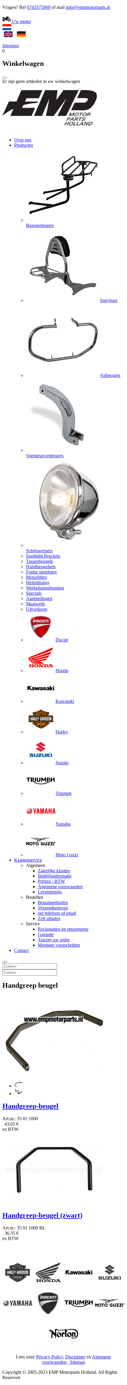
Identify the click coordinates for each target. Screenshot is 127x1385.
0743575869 (39, 7)
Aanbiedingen (39, 598)
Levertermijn (50, 891)
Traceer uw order (54, 939)
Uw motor (21, 21)
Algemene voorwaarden (60, 886)
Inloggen (10, 45)
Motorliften (36, 577)
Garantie (46, 934)
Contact (21, 950)
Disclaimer (75, 1356)
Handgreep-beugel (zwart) (42, 1215)
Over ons (22, 139)
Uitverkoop (36, 609)
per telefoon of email (57, 913)
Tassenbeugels (39, 561)
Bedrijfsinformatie (54, 875)
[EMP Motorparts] (49, 129)
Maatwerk (35, 603)
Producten (23, 145)
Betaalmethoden (53, 902)
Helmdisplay (38, 582)
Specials (33, 593)
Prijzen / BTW (51, 881)
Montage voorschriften (59, 945)
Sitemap (77, 1362)
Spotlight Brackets (43, 555)
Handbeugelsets (41, 566)
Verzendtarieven (53, 907)
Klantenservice (28, 860)
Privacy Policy (49, 1356)
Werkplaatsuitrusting (45, 587)
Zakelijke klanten (54, 870)
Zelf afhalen (49, 918)
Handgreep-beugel (30, 1106)
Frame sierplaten (41, 571)
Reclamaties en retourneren (63, 929)
